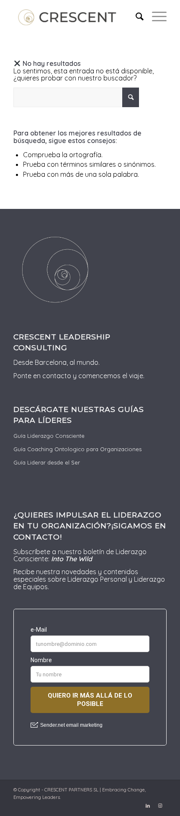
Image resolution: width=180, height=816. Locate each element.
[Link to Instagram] (160, 805)
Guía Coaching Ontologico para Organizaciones (77, 449)
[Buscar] (135, 16)
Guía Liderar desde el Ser (46, 462)
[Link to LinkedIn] (147, 805)
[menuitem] (135, 16)
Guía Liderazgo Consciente (49, 435)
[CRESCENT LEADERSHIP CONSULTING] (74, 16)
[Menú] (155, 16)
